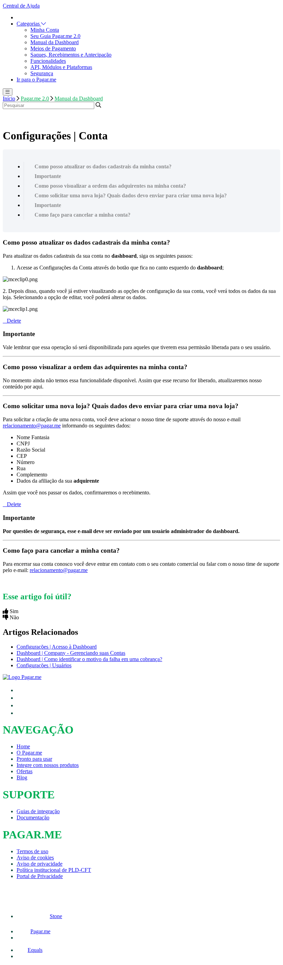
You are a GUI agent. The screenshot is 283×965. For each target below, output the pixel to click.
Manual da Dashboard (54, 42)
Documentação (33, 817)
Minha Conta (44, 30)
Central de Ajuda (21, 6)
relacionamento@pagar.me (32, 426)
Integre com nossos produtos (48, 765)
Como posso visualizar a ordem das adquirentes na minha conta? (110, 186)
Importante (48, 176)
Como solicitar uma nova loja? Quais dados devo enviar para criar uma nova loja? (131, 195)
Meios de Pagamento (53, 48)
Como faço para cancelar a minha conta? (82, 215)
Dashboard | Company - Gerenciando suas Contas (71, 653)
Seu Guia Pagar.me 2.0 (55, 36)
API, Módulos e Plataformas (61, 67)
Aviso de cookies (35, 857)
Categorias (29, 24)
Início (9, 98)
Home (23, 746)
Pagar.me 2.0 (35, 98)
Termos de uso (32, 851)
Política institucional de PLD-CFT (54, 870)
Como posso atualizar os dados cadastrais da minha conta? (103, 166)
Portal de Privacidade (40, 876)
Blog (22, 777)
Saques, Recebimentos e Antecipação (70, 55)
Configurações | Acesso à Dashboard (57, 647)
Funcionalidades (48, 61)
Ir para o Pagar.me (36, 79)
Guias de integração (38, 811)
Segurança (41, 73)
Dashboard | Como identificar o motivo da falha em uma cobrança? (89, 659)
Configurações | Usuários (44, 665)
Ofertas (24, 771)
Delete (14, 321)
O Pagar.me (29, 753)
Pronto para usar (34, 759)
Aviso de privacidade (39, 864)
